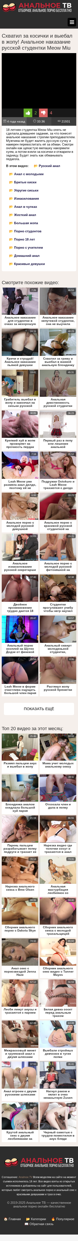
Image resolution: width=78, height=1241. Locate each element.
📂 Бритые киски (22, 182)
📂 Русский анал (47, 166)
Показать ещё (39, 709)
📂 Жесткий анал (22, 215)
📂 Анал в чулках (23, 206)
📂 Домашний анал (24, 255)
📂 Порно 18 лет (22, 239)
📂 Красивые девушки (27, 264)
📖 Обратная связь (39, 1224)
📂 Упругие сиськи (23, 190)
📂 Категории (36, 1219)
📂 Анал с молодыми (26, 174)
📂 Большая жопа (23, 223)
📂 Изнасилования (24, 198)
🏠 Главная (12, 1219)
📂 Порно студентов (25, 231)
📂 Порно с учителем (26, 247)
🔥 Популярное (62, 1219)
